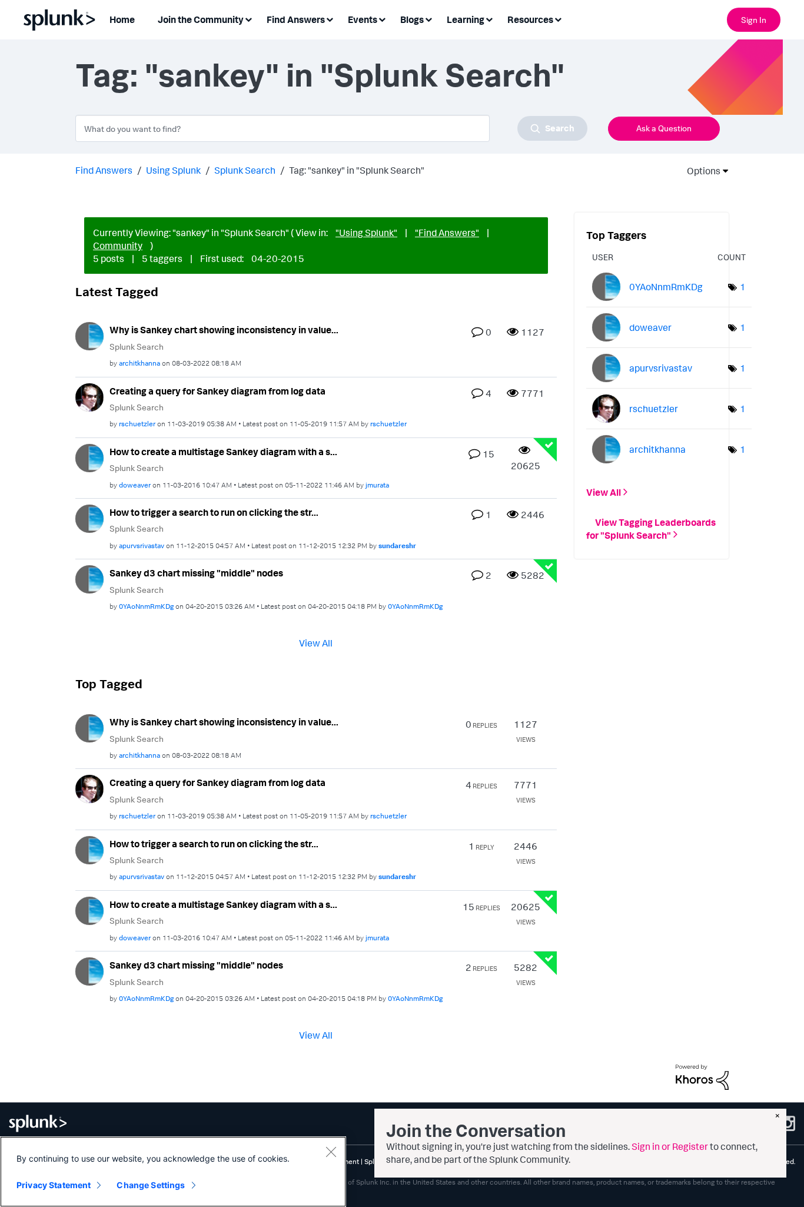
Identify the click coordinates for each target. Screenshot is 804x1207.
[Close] (331, 1152)
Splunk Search (244, 170)
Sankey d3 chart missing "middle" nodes (196, 573)
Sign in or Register (670, 1146)
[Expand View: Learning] (489, 18)
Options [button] (700, 171)
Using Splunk (173, 170)
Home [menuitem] (122, 19)
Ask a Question (664, 128)
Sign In (753, 20)
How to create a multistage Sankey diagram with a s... (223, 451)
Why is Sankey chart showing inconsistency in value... (223, 330)
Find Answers (103, 170)
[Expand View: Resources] (558, 18)
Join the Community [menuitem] (201, 19)
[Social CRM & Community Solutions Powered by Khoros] (702, 1076)
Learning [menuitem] (465, 19)
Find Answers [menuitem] (296, 19)
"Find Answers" (447, 232)
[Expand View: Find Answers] (329, 18)
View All (316, 643)
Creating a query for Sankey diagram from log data (217, 391)
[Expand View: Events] (382, 18)
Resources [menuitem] (530, 19)
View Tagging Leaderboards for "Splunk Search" (651, 528)
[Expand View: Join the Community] (248, 18)
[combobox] (331, 128)
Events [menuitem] (362, 19)
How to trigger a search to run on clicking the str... (213, 512)
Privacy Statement (53, 1185)
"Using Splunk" (366, 232)
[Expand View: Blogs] (428, 18)
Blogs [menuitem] (412, 19)
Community (117, 245)
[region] (173, 1171)
